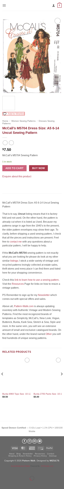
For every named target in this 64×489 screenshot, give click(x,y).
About (11, 454)
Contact (50, 454)
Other (49, 334)
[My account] (53, 5)
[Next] (56, 55)
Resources (18, 284)
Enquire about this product (16, 176)
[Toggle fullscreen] (12, 471)
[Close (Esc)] (30, 471)
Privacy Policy (40, 456)
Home (5, 121)
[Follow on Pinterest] (39, 441)
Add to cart (14, 168)
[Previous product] (11, 142)
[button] (4, 5)
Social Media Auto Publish (20, 466)
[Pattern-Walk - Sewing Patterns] (32, 5)
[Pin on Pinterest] (10, 184)
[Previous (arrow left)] (3, 484)
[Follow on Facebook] (24, 441)
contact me (16, 241)
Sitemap (53, 456)
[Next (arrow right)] (12, 484)
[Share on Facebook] (5, 184)
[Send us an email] (34, 441)
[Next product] (5, 142)
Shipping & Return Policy (20, 456)
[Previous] (7, 55)
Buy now (38, 168)
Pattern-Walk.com (23, 306)
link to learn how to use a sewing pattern (37, 279)
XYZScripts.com (47, 466)
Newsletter (44, 295)
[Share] (21, 471)
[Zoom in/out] (3, 471)
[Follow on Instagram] (29, 441)
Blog (18, 454)
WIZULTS (54, 460)
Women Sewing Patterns (23, 121)
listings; (14, 260)
